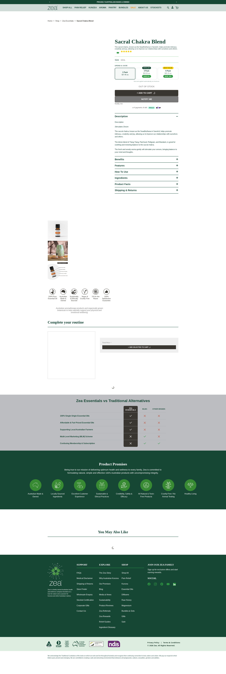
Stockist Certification (85, 600)
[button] (149, 51)
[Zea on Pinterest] (161, 584)
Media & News (105, 595)
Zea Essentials (68, 21)
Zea (155, 645)
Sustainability (104, 600)
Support (82, 564)
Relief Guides (105, 622)
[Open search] (168, 8)
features (120, 165)
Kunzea (93, 8)
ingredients (121, 178)
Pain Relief (126, 578)
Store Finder (82, 589)
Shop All (67, 8)
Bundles (123, 8)
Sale (133, 8)
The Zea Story (105, 573)
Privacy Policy (153, 642)
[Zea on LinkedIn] (174, 585)
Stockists (155, 8)
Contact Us (81, 611)
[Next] (176, 2)
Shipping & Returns (126, 190)
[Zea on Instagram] (155, 584)
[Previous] (49, 2)
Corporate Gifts (83, 606)
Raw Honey (126, 600)
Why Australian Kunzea (109, 578)
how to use (121, 172)
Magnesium (126, 606)
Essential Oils (127, 589)
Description (121, 116)
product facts (122, 184)
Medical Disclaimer (85, 578)
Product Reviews (106, 606)
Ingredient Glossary (107, 627)
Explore (104, 564)
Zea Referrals (105, 611)
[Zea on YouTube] (168, 584)
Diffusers (125, 595)
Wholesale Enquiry (85, 595)
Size (117, 60)
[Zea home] (53, 8)
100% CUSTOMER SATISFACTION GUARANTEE (133, 2)
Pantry (112, 8)
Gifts (123, 616)
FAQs (79, 573)
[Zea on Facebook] (149, 584)
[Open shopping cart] (177, 7)
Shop (57, 21)
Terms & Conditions (171, 642)
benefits (119, 159)
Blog (101, 589)
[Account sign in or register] (172, 8)
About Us (143, 8)
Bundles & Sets (128, 611)
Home (50, 21)
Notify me (146, 99)
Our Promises (105, 584)
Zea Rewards (104, 616)
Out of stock (147, 86)
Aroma (102, 8)
